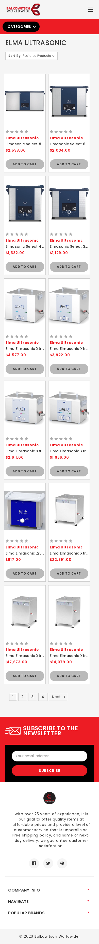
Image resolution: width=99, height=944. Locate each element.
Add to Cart (25, 164)
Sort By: (15, 56)
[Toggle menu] (91, 8)
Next (57, 696)
